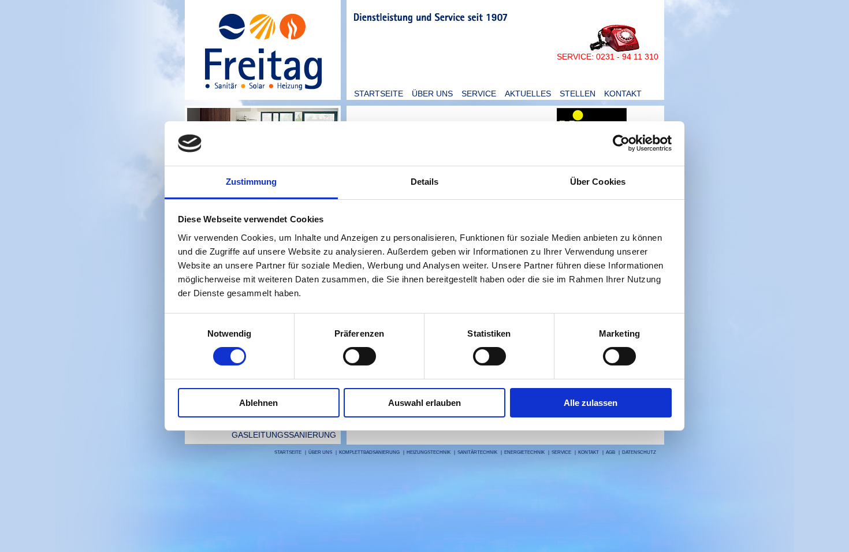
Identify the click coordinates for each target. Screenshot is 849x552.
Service (478, 93)
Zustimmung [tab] (251, 182)
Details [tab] (425, 182)
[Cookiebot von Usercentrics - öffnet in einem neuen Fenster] (621, 143)
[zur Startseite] (263, 98)
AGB (610, 452)
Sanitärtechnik (477, 452)
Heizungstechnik (428, 452)
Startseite (378, 93)
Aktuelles (528, 93)
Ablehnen (258, 403)
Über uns (432, 93)
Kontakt (623, 93)
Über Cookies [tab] (597, 182)
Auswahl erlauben (424, 403)
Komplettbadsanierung (369, 452)
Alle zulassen (590, 403)
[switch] (359, 356)
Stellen (577, 93)
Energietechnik (524, 452)
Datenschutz (639, 452)
